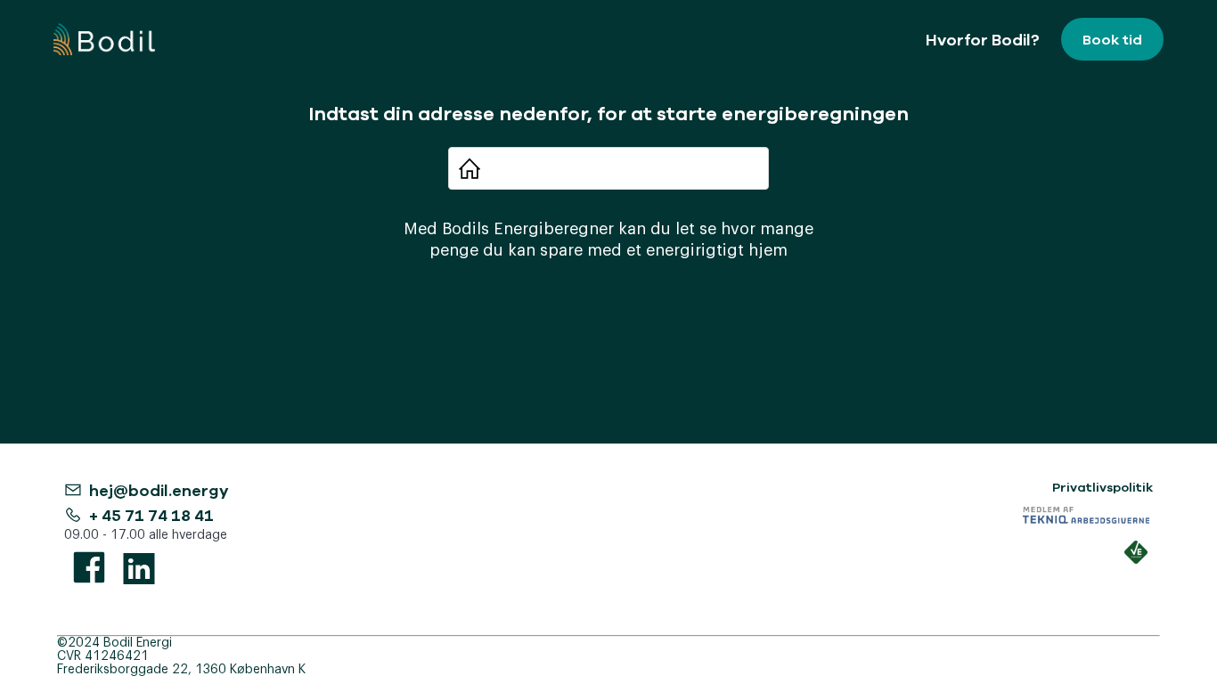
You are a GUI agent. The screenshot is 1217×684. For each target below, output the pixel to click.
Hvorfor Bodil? (983, 39)
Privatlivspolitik (1102, 487)
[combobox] (617, 168)
